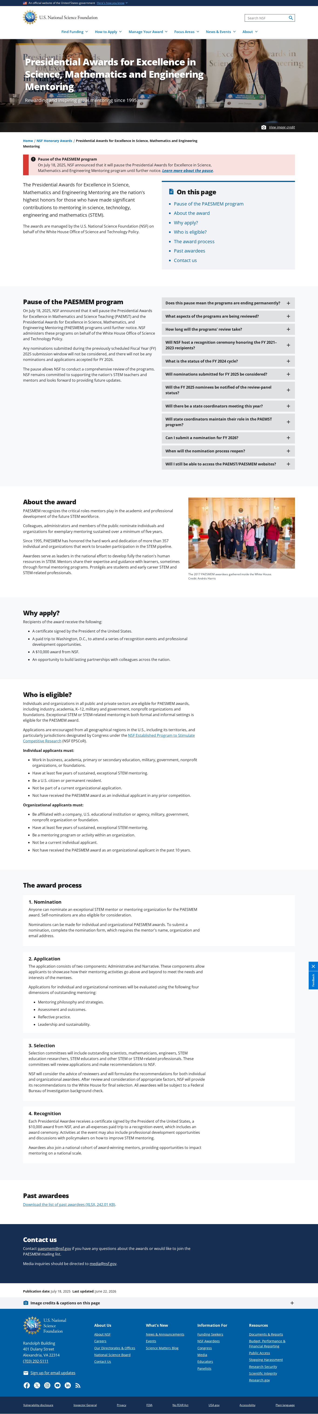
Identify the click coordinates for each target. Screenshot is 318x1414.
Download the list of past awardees (69, 1204)
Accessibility (247, 1405)
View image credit (282, 127)
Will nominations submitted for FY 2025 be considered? (216, 374)
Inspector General (85, 1405)
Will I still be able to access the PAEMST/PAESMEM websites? (221, 464)
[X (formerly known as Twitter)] (37, 1385)
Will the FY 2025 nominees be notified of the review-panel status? (218, 390)
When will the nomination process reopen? (205, 451)
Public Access (259, 1353)
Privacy (121, 1405)
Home (28, 140)
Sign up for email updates (52, 1372)
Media (202, 1355)
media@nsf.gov (103, 1263)
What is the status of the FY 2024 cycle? (202, 361)
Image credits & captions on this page (65, 1303)
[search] (291, 18)
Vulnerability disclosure (38, 1405)
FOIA (149, 1405)
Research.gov (259, 1380)
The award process (194, 241)
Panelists (204, 1368)
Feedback (313, 980)
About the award (192, 213)
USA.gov (214, 1405)
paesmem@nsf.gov (54, 1248)
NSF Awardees (208, 1341)
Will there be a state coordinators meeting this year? (214, 406)
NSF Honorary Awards (54, 140)
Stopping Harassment (266, 1359)
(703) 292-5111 (35, 1361)
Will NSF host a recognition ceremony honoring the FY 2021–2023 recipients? (221, 345)
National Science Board (112, 1355)
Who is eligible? (190, 232)
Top (307, 1273)
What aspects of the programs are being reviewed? (212, 316)
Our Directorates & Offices (114, 1348)
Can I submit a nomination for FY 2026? (202, 437)
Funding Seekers (210, 1334)
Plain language (285, 1405)
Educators (205, 1361)
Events (151, 1341)
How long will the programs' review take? (204, 329)
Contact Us (102, 1361)
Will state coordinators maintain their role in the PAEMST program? (219, 422)
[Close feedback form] (313, 966)
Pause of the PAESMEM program (209, 203)
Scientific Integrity (263, 1373)
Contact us (185, 260)
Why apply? (186, 222)
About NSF (102, 1334)
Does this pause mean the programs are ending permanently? (223, 303)
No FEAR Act (180, 1405)
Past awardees (189, 250)
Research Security (263, 1366)
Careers (100, 1341)
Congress (204, 1348)
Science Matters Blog (162, 1348)
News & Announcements (165, 1334)
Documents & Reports (266, 1334)
